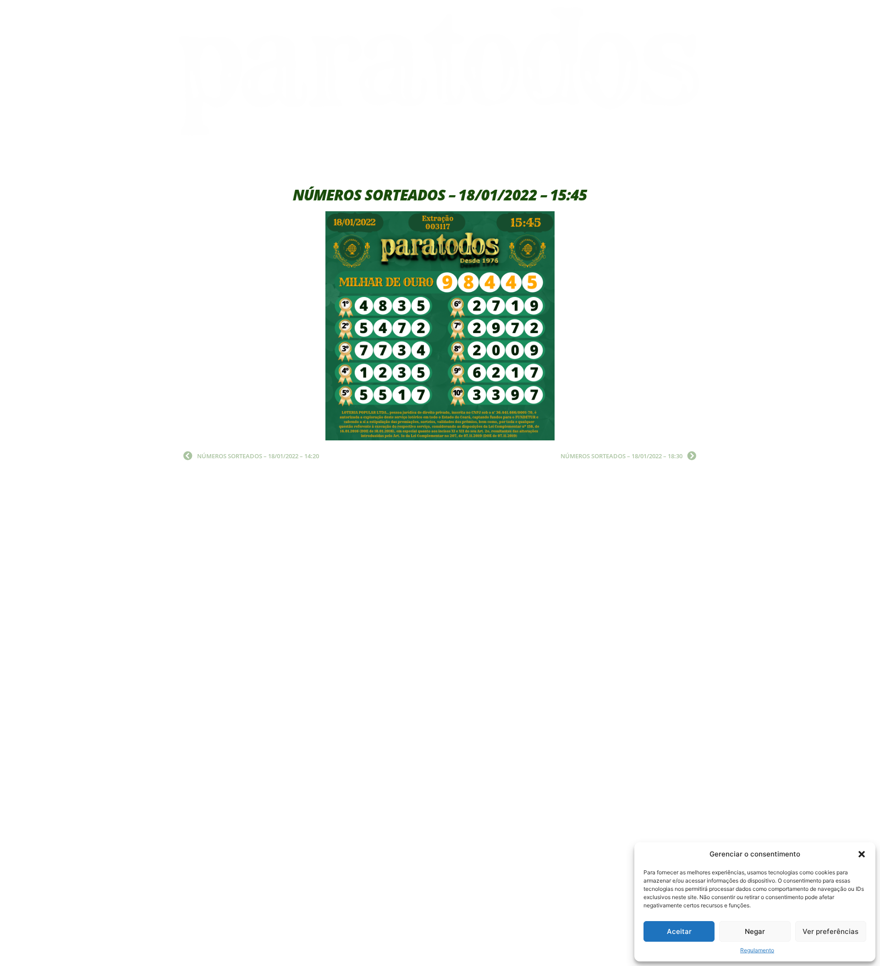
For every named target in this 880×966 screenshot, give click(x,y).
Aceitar (679, 931)
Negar (755, 931)
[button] (861, 854)
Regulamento (757, 950)
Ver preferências (830, 931)
